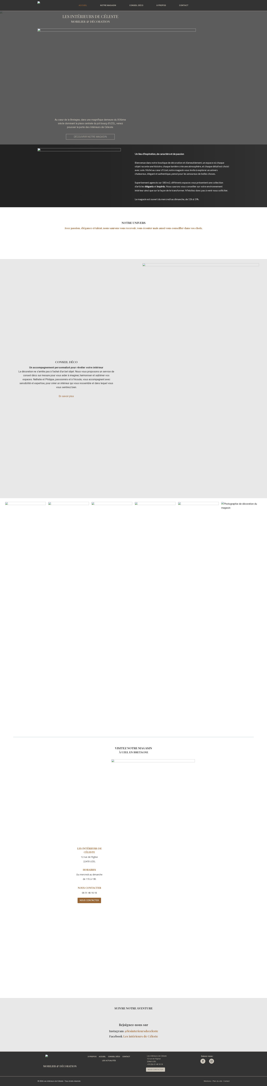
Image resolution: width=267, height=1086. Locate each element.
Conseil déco (136, 5)
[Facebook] (202, 1061)
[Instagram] (211, 1061)
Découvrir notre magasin (90, 136)
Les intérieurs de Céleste (140, 1036)
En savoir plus (66, 396)
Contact (183, 5)
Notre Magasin (108, 5)
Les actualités (109, 1061)
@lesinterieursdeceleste (141, 1031)
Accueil (83, 5)
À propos (161, 5)
